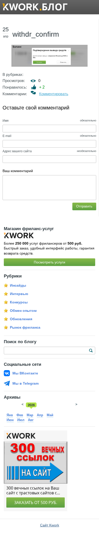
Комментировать (53, 94)
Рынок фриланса (25, 327)
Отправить (84, 206)
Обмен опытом (23, 311)
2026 (31, 404)
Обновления (21, 319)
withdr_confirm (35, 34)
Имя (6, 120)
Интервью (19, 294)
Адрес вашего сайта (17, 151)
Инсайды (18, 285)
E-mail (7, 135)
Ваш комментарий (18, 171)
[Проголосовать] (33, 87)
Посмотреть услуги (49, 262)
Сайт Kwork (49, 525)
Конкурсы (19, 302)
